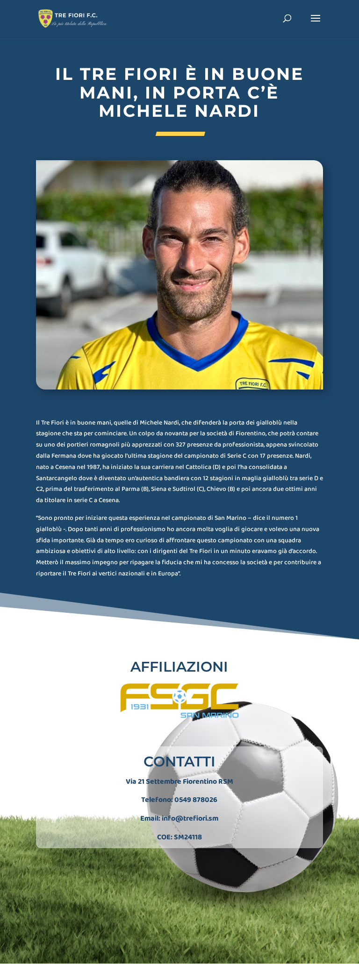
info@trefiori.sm (190, 819)
